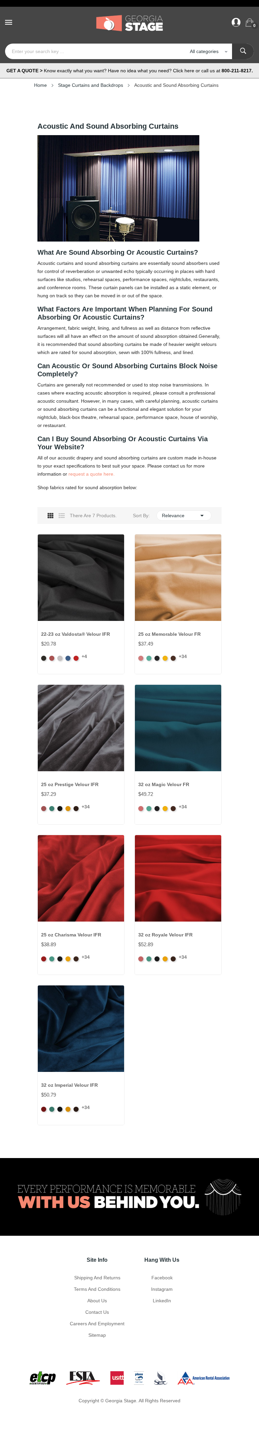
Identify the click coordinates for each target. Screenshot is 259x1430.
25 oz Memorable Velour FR (169, 634)
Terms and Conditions (97, 1289)
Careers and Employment (97, 1323)
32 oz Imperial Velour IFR (69, 1085)
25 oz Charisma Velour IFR (71, 934)
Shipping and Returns (97, 1277)
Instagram (162, 1289)
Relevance (184, 515)
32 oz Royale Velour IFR (165, 934)
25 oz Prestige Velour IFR (69, 784)
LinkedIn (162, 1300)
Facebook (162, 1277)
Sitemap (97, 1335)
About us (97, 1300)
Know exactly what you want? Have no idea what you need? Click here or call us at (129, 70)
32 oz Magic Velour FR (163, 784)
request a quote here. (91, 474)
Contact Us (97, 1312)
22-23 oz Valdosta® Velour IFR (75, 634)
